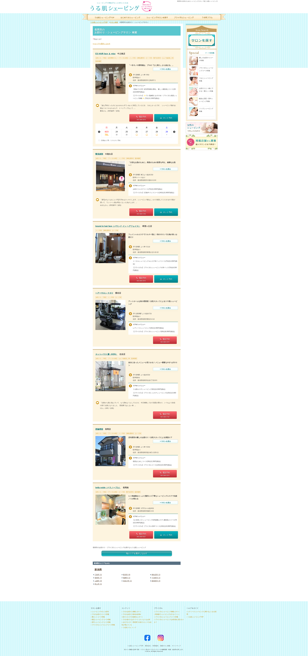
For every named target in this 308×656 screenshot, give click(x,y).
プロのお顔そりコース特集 (100, 614)
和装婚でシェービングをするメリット (167, 614)
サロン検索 (114, 22)
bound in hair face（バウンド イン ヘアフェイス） (117, 226)
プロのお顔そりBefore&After (132, 614)
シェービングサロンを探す (100, 611)
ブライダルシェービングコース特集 (103, 625)
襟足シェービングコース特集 (101, 619)
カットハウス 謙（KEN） (106, 354)
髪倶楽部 (99, 154)
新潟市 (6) (126, 575)
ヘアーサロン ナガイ (104, 293)
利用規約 (155, 646)
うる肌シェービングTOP (99, 22)
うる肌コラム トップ (129, 627)
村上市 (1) (98, 584)
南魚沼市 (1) (156, 575)
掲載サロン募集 (165, 646)
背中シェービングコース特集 (101, 622)
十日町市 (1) (156, 578)
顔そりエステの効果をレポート (133, 617)
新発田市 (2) (156, 581)
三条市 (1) (98, 575)
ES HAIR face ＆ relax (105, 54)
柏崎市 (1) (126, 578)
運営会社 (148, 646)
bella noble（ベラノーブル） (108, 488)
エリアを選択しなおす (137, 553)
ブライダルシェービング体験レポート (167, 611)
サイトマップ (176, 646)
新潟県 (98, 569)
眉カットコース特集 (98, 617)
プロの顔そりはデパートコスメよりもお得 (136, 619)
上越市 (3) (98, 581)
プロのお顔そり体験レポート (132, 611)
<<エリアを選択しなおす (101, 44)
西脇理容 (99, 429)
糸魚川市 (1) (127, 581)
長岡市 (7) (98, 578)
